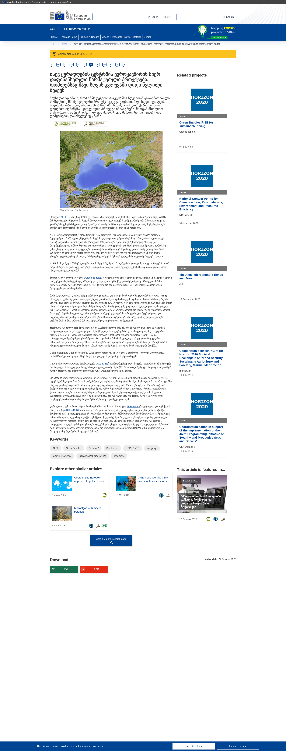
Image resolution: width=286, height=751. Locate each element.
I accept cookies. (193, 746)
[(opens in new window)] (74, 15)
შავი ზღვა (119, 456)
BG (52, 64)
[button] (167, 17)
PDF (96, 569)
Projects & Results (89, 37)
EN (65, 64)
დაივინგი (152, 448)
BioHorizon (133, 406)
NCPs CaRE (73, 410)
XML (66, 569)
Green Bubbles (93, 278)
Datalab (137, 37)
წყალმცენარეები (62, 456)
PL (98, 64)
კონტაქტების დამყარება (92, 456)
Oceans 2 (102, 363)
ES (71, 64)
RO (104, 64)
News (127, 37)
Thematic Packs (68, 37)
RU (111, 64)
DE (58, 64)
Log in (154, 17)
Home (54, 37)
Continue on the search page (111, 539)
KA (91, 64)
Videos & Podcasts (112, 37)
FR (78, 64)
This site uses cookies (49, 746)
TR (117, 64)
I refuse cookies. (237, 746)
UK (124, 64)
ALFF (63, 217)
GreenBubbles (73, 448)
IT (85, 64)
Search (147, 37)
